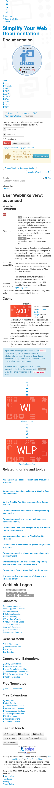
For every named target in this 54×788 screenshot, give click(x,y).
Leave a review (41, 156)
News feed (11, 738)
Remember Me (11, 139)
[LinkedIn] (7, 7)
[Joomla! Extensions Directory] (7, 12)
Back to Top (9, 776)
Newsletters (11, 742)
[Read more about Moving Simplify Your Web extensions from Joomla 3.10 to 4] (27, 496)
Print (49, 178)
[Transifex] (27, 385)
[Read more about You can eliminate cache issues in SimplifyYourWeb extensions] (27, 474)
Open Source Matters (35, 759)
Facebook (24, 734)
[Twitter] (7, 2)
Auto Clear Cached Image (40, 312)
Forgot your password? (26, 148)
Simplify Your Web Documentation (25, 30)
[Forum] (27, 391)
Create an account (21, 143)
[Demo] (27, 388)
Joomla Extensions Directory (34, 738)
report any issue (21, 287)
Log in (6, 143)
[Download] (27, 381)
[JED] (27, 394)
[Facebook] (7, 4)
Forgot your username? (10, 148)
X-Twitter (10, 734)
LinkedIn (38, 734)
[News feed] (7, 9)
